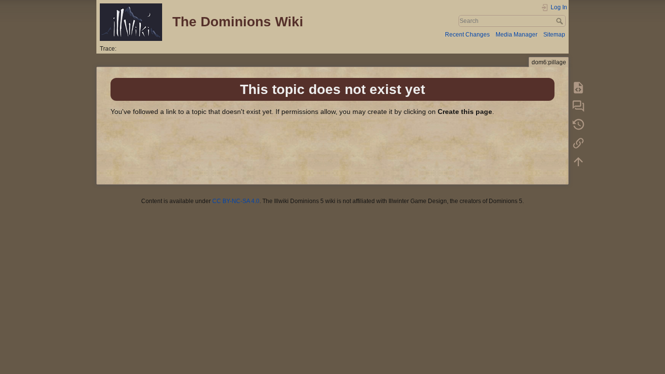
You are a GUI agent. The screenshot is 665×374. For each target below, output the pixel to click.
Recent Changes (467, 34)
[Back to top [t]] (578, 161)
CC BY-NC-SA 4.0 (235, 201)
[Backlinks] (578, 142)
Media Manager (516, 34)
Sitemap (554, 34)
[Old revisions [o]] (578, 124)
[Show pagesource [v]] (578, 87)
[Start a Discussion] (578, 105)
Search (560, 21)
